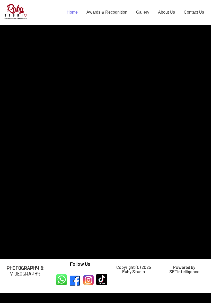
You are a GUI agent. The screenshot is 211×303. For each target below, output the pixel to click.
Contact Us (194, 12)
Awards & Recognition (106, 12)
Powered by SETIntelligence (184, 269)
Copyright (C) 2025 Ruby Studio (133, 269)
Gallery (142, 12)
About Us (166, 12)
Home (72, 12)
